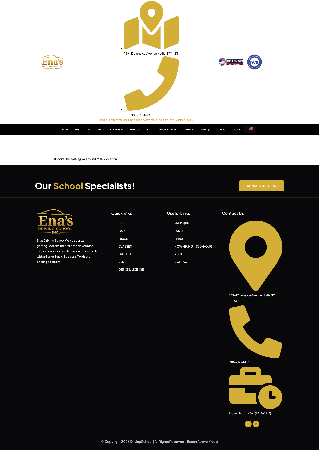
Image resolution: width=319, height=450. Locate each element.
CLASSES (115, 129)
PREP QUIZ (206, 129)
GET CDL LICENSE (167, 129)
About (223, 129)
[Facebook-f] (248, 424)
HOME (65, 129)
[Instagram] (256, 424)
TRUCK (100, 129)
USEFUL (187, 129)
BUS (77, 129)
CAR (88, 129)
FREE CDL (135, 129)
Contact (238, 129)
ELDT (149, 129)
